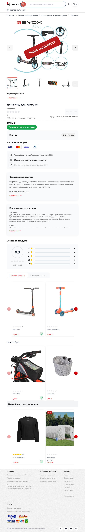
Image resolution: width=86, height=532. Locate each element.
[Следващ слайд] (76, 309)
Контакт (66, 475)
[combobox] (43, 4)
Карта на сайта (69, 496)
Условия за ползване (13, 478)
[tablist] (28, 275)
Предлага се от (64, 117)
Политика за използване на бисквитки (19, 475)
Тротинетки (75, 15)
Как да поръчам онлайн (47, 475)
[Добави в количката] (41, 334)
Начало (11, 15)
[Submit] (23, 4)
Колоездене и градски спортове (54, 15)
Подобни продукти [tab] (17, 275)
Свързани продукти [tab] (38, 275)
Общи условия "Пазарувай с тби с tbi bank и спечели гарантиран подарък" (19, 487)
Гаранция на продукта (14, 508)
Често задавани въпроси (48, 481)
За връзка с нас (69, 478)
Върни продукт (69, 481)
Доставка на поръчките (47, 478)
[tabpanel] (42, 309)
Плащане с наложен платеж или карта (19, 511)
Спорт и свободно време (28, 15)
